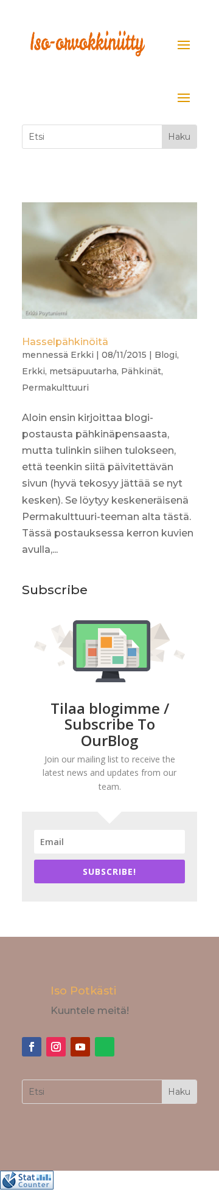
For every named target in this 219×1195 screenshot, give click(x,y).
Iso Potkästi (83, 991)
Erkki (82, 354)
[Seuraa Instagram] (56, 1046)
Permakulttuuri (55, 387)
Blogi (166, 354)
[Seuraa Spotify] (104, 1046)
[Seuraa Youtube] (80, 1046)
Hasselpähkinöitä (65, 342)
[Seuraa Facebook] (31, 1046)
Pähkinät (141, 371)
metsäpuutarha (83, 371)
